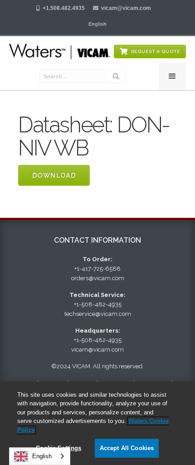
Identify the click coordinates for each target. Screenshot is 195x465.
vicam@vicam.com (126, 8)
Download (54, 175)
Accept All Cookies (127, 448)
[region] (97, 423)
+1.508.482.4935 (64, 8)
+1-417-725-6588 (97, 268)
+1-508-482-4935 (98, 304)
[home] (59, 51)
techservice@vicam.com (97, 313)
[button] (97, 24)
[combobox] (39, 456)
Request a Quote (155, 51)
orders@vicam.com (97, 278)
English (42, 456)
